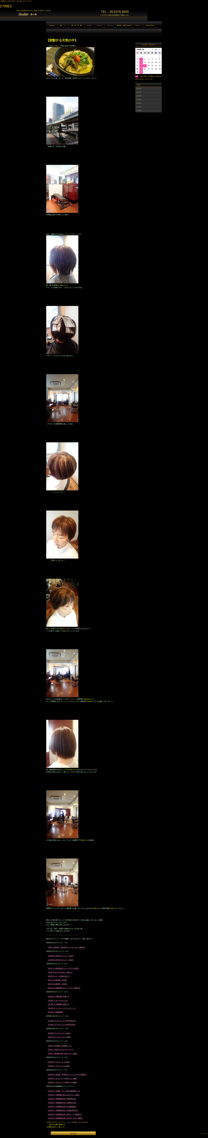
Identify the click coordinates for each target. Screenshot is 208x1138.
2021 (139, 107)
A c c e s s (110, 25)
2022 (139, 103)
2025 (139, 92)
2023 (139, 99)
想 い (63, 25)
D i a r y (138, 25)
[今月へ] (156, 49)
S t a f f (89, 25)
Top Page (52, 25)
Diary (69, 1122)
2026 (139, 88)
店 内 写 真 (76, 25)
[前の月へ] (152, 49)
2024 (139, 96)
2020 (139, 110)
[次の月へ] (159, 49)
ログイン (205, 1133)
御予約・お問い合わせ (124, 25)
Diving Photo (149, 25)
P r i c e (99, 25)
